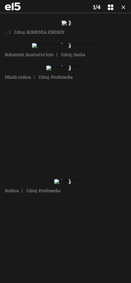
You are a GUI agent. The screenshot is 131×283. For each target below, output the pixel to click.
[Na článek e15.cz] (13, 6)
